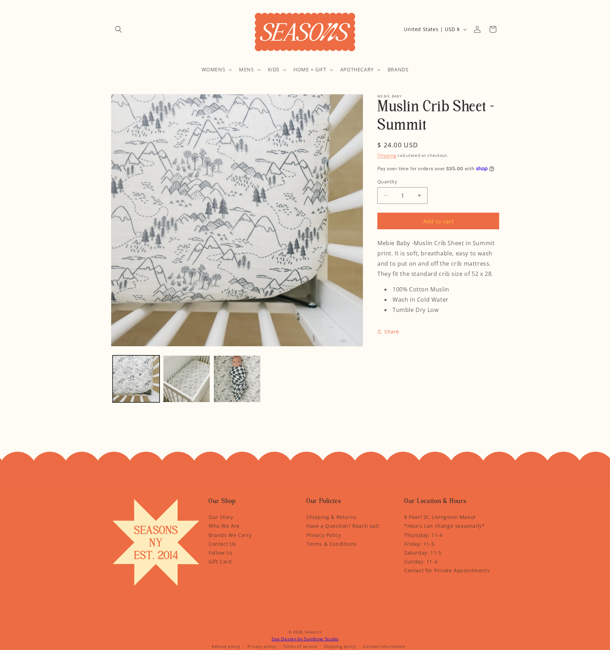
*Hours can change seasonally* (444, 525)
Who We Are (224, 525)
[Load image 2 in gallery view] (186, 378)
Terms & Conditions (331, 543)
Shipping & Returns (331, 517)
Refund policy (226, 646)
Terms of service (300, 646)
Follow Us (221, 552)
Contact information (384, 646)
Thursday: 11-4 (423, 535)
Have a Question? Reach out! (342, 525)
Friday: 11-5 (419, 543)
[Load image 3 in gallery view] (237, 378)
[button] (118, 29)
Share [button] (391, 331)
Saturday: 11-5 (422, 552)
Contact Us (222, 543)
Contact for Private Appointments (447, 570)
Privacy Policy (323, 535)
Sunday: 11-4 (420, 561)
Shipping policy (340, 646)
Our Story (221, 517)
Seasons (313, 631)
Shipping (386, 155)
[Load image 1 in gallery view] (136, 378)
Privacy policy (261, 646)
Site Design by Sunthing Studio (305, 639)
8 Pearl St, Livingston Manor (440, 517)
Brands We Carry (230, 535)
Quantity (387, 181)
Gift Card (220, 561)
